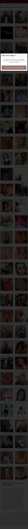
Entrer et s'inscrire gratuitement (14, 67)
